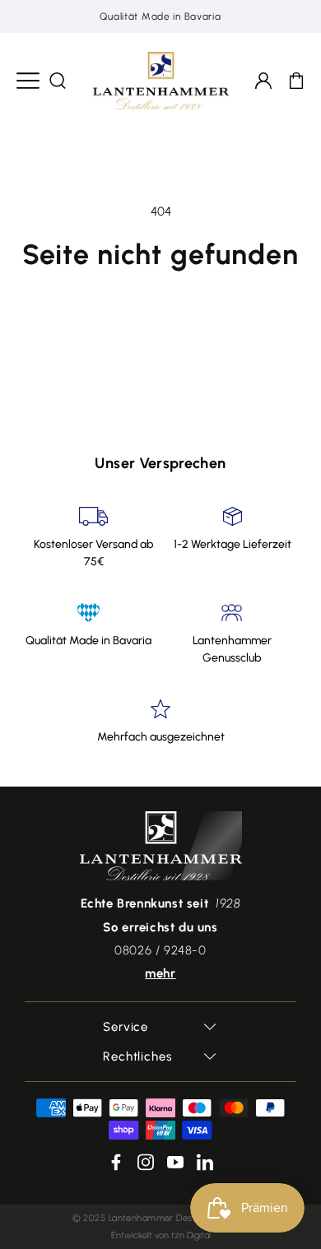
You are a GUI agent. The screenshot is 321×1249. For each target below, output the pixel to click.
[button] (28, 80)
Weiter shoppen (160, 302)
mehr (160, 973)
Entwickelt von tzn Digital (161, 1235)
